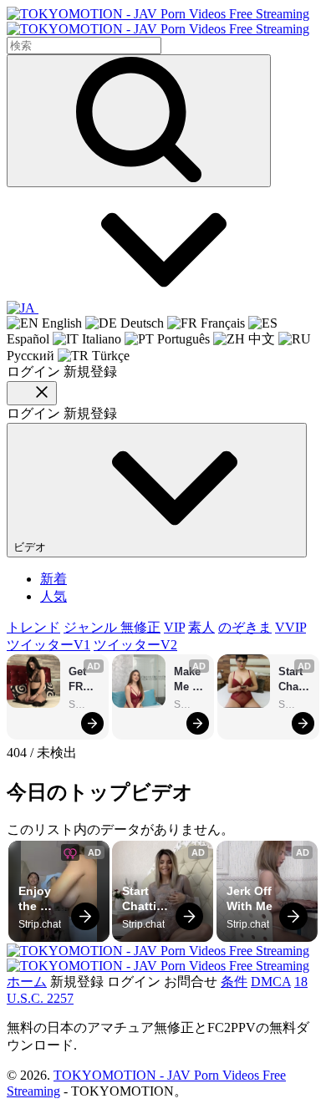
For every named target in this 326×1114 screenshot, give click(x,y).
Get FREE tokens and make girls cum (84, 679)
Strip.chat (84, 704)
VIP (174, 627)
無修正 (140, 627)
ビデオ (31, 547)
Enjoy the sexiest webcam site (43, 898)
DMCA (271, 981)
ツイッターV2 (135, 645)
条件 (234, 981)
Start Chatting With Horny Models (294, 679)
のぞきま (245, 627)
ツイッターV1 (48, 645)
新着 (53, 579)
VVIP (290, 627)
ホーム (27, 981)
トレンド (33, 627)
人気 (53, 596)
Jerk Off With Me (251, 898)
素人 (201, 627)
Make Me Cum (189, 679)
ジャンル (92, 627)
